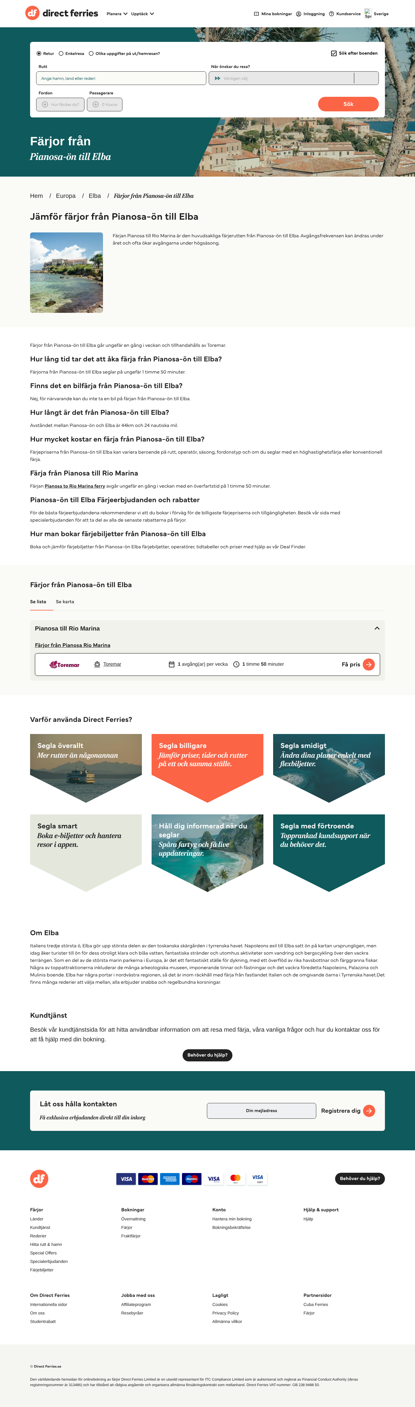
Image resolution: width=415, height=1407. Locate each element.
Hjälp (308, 1218)
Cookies (220, 1304)
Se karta (65, 601)
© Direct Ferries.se (45, 1366)
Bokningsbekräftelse (231, 1227)
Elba (95, 196)
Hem (36, 196)
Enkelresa (74, 53)
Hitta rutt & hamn (46, 1244)
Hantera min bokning (232, 1218)
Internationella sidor (48, 1304)
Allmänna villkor (227, 1321)
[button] (207, 628)
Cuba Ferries (316, 1304)
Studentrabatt (43, 1321)
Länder (36, 1218)
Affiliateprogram (136, 1304)
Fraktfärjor (131, 1235)
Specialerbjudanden (49, 1261)
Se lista (38, 601)
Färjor (126, 1227)
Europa (66, 196)
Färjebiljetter (41, 1269)
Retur (48, 53)
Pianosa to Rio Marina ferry (75, 486)
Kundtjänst (40, 1227)
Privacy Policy (225, 1313)
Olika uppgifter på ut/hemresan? (128, 53)
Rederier (38, 1235)
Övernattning (133, 1218)
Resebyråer (132, 1313)
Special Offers (43, 1252)
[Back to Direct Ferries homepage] (61, 14)
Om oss (37, 1313)
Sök (348, 104)
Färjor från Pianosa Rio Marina (72, 645)
